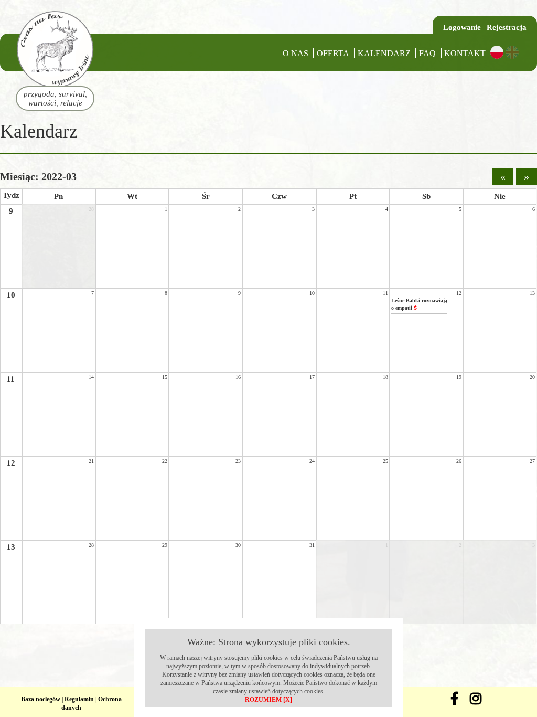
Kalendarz (384, 53)
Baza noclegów (40, 699)
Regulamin (79, 699)
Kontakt (465, 53)
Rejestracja (507, 27)
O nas (295, 53)
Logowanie (462, 27)
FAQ (427, 53)
